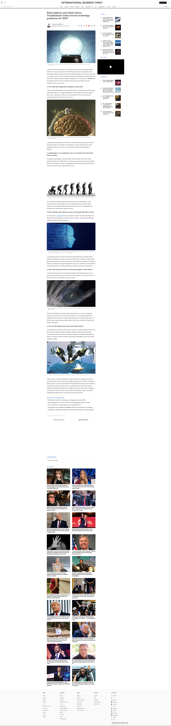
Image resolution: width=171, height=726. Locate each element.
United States (96, 704)
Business (77, 6)
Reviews (114, 6)
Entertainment (102, 6)
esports (61, 712)
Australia (95, 695)
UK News (66, 6)
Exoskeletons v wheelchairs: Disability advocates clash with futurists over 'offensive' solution (71, 409)
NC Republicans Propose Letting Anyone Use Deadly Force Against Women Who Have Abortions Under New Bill (58, 596)
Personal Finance (89, 6)
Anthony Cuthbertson (58, 24)
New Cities (62, 714)
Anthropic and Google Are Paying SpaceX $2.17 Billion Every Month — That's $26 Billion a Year (83, 618)
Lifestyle (108, 6)
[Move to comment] (94, 26)
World (61, 6)
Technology (45, 708)
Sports (44, 714)
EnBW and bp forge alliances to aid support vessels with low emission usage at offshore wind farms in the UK (108, 43)
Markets (72, 6)
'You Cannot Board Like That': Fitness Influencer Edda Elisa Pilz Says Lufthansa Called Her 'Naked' (57, 574)
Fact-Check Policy (80, 710)
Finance (61, 704)
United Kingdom (97, 701)
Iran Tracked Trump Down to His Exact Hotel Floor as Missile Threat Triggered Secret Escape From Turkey (83, 509)
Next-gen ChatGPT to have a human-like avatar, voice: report (108, 34)
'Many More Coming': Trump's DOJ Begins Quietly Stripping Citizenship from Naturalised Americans (83, 640)
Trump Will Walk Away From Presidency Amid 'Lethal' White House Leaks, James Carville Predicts (58, 618)
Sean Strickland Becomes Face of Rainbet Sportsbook (108, 97)
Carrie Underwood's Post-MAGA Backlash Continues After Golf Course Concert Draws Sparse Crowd (83, 487)
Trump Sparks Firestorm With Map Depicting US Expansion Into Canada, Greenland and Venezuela (83, 596)
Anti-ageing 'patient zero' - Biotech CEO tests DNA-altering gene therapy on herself (69, 402)
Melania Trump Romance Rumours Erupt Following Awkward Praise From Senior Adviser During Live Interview (57, 640)
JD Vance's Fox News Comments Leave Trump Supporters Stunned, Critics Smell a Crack (57, 662)
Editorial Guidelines (83, 419)
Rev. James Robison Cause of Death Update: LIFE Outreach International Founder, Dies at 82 (83, 662)
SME (82, 6)
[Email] (91, 26)
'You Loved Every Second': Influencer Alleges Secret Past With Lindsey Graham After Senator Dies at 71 (83, 553)
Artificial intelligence (64, 708)
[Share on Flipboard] (86, 26)
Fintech (61, 716)
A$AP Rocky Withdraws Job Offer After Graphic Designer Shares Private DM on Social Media (82, 574)
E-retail (61, 695)
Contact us (79, 697)
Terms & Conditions (81, 699)
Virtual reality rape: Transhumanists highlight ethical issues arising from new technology (70, 407)
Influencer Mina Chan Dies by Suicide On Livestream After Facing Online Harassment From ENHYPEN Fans (58, 487)
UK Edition (166, 6)
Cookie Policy (79, 704)
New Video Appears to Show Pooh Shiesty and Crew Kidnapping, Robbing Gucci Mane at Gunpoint (83, 684)
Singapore (96, 699)
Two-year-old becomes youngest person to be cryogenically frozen (64, 405)
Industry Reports (63, 718)
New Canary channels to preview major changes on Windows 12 (108, 27)
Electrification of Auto (64, 701)
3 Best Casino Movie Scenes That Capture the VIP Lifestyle (108, 113)
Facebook (59, 215)
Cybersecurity (62, 706)
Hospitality (62, 697)
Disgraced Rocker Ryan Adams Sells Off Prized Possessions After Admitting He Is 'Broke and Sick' (57, 509)
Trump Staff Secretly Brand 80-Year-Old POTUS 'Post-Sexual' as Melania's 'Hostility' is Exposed (58, 684)
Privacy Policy (80, 701)
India (95, 697)
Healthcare (62, 699)
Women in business (63, 710)
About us (78, 695)
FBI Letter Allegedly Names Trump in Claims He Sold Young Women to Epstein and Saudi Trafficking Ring (58, 531)
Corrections (79, 706)
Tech (96, 6)
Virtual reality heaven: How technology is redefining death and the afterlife (67, 400)
